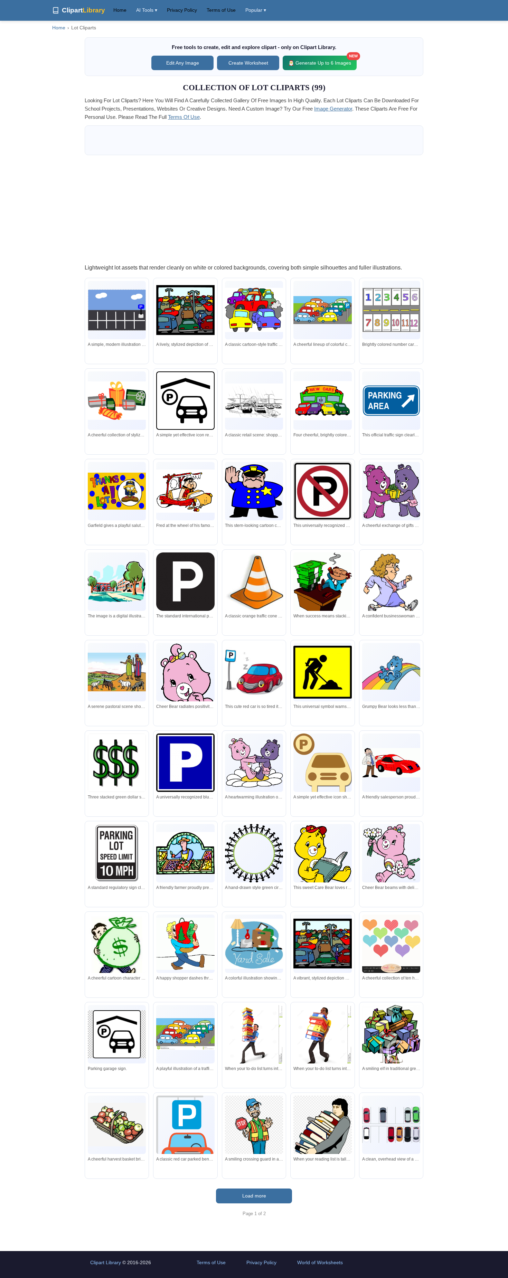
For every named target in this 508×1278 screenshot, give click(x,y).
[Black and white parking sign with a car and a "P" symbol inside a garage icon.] (117, 1034)
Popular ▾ (255, 10)
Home (119, 10)
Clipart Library (105, 1262)
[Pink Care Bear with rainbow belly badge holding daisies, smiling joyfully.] (391, 855)
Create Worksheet (248, 63)
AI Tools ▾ (146, 10)
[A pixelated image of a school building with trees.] (117, 581)
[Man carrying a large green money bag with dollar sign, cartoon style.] (117, 949)
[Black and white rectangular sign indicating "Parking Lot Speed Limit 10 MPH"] (117, 853)
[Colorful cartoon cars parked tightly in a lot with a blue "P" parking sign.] (322, 310)
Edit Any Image (182, 63)
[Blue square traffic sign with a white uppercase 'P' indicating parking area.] (185, 762)
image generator (333, 109)
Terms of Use (221, 10)
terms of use (184, 117)
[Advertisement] (254, 209)
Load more (254, 1196)
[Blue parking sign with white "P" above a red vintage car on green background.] (185, 1135)
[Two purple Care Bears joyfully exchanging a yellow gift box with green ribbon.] (391, 491)
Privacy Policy (182, 10)
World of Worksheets (320, 1262)
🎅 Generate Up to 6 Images (322, 61)
